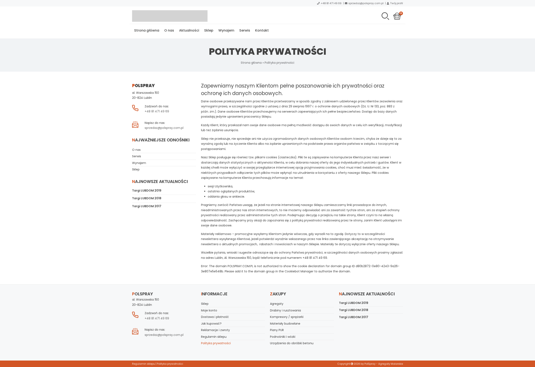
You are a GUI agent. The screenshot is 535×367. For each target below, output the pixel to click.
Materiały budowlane (285, 323)
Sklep (208, 30)
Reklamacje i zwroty (215, 330)
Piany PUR (277, 330)
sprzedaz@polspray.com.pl (365, 3)
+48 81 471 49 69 (331, 3)
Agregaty (276, 304)
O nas (169, 30)
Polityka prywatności (216, 343)
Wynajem (226, 30)
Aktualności (189, 30)
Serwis (244, 30)
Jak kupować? (211, 323)
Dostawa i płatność (215, 317)
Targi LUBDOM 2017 (146, 206)
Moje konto (209, 310)
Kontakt (262, 30)
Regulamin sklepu (214, 337)
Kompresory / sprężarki (286, 317)
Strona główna (146, 30)
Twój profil (396, 3)
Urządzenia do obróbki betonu (291, 343)
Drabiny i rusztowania (285, 310)
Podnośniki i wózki (282, 337)
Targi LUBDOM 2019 (146, 190)
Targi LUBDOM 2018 (146, 198)
